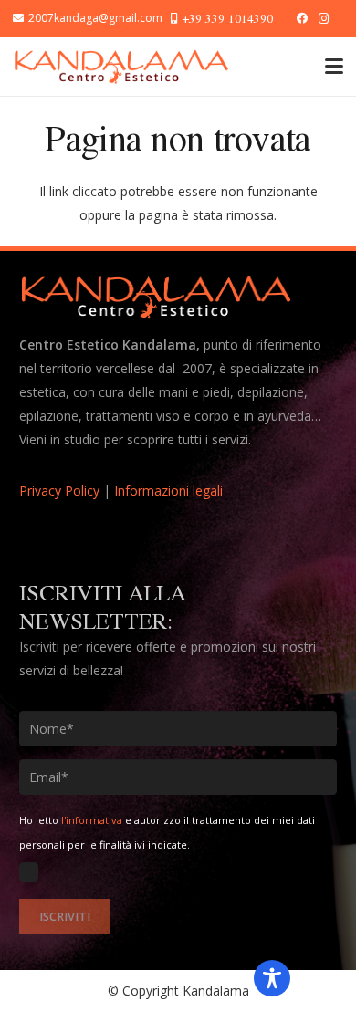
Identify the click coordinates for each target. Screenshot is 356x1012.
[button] (334, 66)
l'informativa (91, 820)
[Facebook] (302, 18)
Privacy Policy (59, 490)
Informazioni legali (168, 490)
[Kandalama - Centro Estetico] (121, 66)
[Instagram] (324, 18)
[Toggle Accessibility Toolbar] (272, 978)
